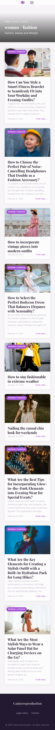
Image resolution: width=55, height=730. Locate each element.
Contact (35, 713)
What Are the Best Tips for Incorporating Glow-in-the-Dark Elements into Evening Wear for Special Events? (27, 488)
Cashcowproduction (27, 703)
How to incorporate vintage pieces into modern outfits (23, 246)
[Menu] (32, 2)
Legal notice (22, 713)
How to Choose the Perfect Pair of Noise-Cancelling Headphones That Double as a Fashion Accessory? (27, 171)
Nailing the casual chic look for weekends (26, 430)
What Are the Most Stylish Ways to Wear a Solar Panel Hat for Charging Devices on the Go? (25, 648)
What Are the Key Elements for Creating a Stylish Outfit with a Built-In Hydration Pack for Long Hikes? (27, 568)
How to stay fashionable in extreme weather (27, 379)
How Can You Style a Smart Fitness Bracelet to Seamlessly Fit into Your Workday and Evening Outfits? (26, 91)
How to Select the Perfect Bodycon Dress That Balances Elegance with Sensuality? (26, 304)
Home (7, 21)
